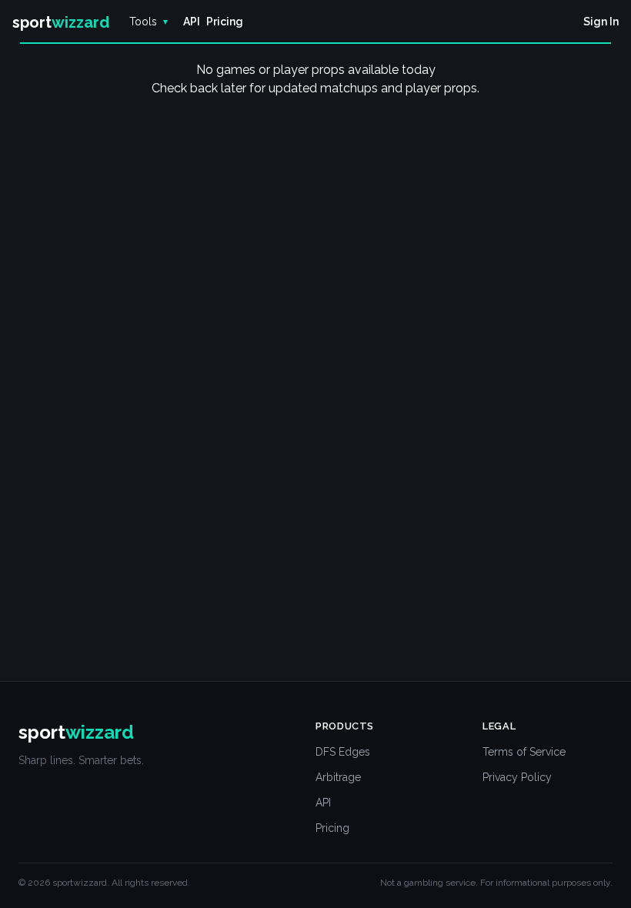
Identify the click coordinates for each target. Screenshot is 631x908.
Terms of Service (524, 752)
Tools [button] (149, 21)
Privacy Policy (517, 777)
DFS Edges (343, 752)
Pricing (332, 828)
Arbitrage (338, 777)
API (323, 802)
